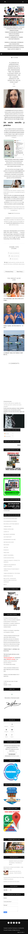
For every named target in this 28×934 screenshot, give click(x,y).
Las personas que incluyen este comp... (14, 299)
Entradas (7, 433)
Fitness (11, 264)
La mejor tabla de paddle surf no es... (13, 353)
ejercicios (13, 262)
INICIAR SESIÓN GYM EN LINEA (10, 518)
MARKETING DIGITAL (8, 575)
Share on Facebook (14, 253)
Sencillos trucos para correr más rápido (11, 881)
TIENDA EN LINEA (7, 526)
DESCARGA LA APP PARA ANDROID (11, 523)
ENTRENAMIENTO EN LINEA (10, 539)
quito (21, 262)
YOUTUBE (12, 731)
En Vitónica (6, 189)
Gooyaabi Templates (8, 930)
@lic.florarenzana (16, 213)
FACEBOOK (6, 550)
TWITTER (6, 547)
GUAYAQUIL (15, 264)
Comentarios (8, 436)
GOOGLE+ (12, 736)
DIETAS (7, 264)
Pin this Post (15, 258)
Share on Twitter (15, 255)
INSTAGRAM (6, 544)
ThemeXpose (15, 928)
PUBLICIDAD (6, 552)
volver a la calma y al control (16, 202)
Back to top (21, 932)
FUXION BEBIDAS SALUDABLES (10, 521)
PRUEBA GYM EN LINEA (9, 529)
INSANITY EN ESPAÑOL (9, 555)
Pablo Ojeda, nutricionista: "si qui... (13, 326)
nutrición (17, 262)
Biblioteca (6, 726)
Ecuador (9, 262)
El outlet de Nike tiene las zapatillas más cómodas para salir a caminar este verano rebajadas (12, 404)
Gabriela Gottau (14, 224)
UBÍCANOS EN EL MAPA (9, 542)
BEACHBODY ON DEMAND (9, 534)
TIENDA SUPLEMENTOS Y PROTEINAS (12, 573)
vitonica (22, 264)
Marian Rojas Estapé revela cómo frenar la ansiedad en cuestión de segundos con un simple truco (14, 208)
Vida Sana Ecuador (15, 755)
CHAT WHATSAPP (7, 536)
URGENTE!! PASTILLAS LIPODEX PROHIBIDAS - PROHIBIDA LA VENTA (16, 863)
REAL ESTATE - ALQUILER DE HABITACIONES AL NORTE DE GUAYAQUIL (10, 580)
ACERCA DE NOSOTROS (9, 557)
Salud (20, 264)
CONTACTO (6, 531)
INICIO (5, 584)
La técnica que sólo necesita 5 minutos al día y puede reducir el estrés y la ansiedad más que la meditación (14, 192)
